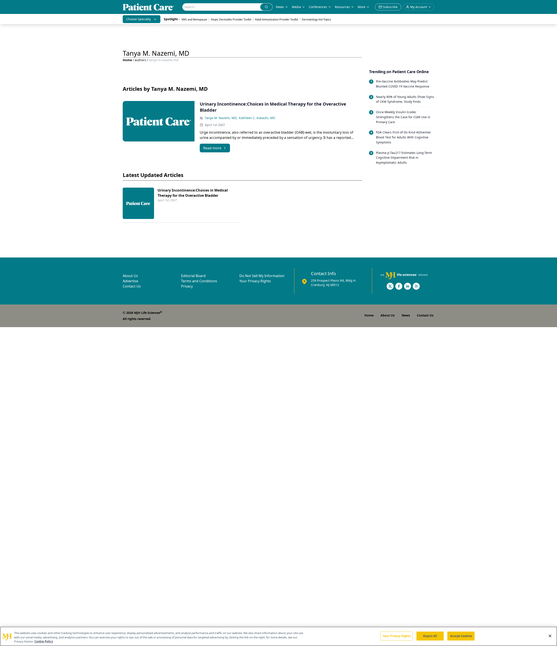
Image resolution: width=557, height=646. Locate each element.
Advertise (130, 281)
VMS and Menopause (194, 19)
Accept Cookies (461, 636)
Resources (342, 7)
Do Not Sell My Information (261, 275)
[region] (278, 636)
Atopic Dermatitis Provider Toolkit (231, 19)
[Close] (550, 636)
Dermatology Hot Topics (316, 19)
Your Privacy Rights (255, 281)
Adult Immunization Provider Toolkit (276, 19)
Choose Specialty (138, 19)
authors (140, 60)
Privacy (187, 286)
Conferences (318, 7)
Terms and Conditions (199, 281)
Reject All (430, 636)
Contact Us (132, 286)
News (280, 7)
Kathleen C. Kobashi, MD (257, 118)
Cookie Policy (43, 641)
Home (127, 60)
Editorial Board (193, 275)
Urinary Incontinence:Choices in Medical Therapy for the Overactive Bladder (193, 193)
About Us (130, 275)
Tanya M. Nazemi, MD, (221, 118)
